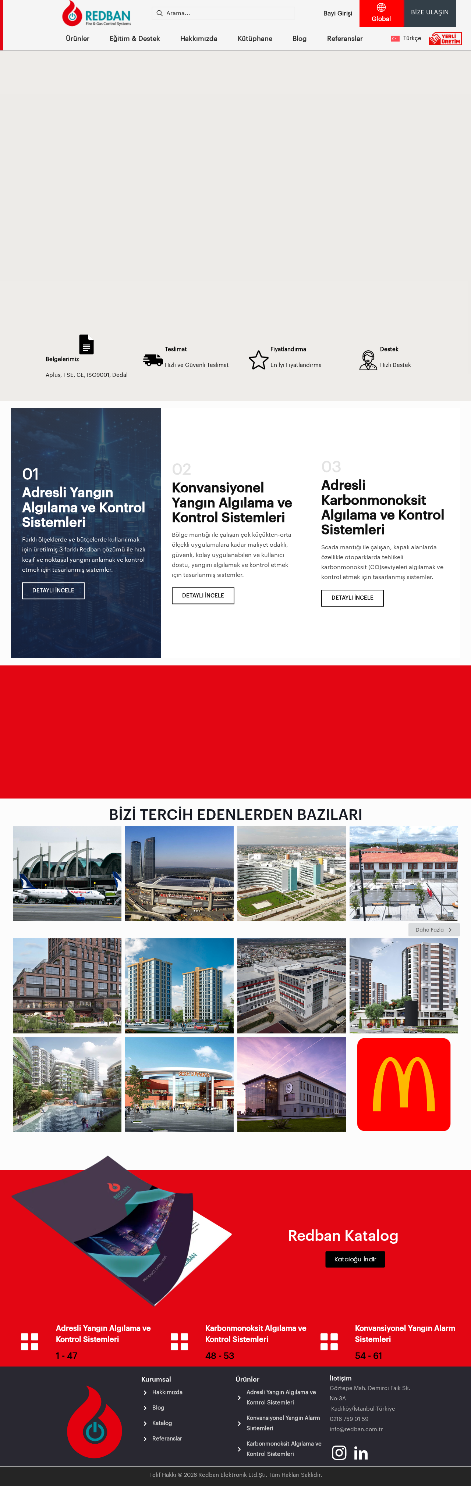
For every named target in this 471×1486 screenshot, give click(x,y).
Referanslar (167, 1439)
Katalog (162, 1423)
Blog (158, 1408)
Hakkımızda (167, 1392)
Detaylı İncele (53, 590)
